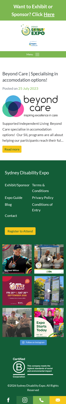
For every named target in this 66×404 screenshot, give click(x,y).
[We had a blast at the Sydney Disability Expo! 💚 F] (49, 290)
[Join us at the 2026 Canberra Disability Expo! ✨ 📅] (17, 290)
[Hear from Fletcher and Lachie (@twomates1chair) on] (17, 322)
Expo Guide (13, 197)
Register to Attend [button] (20, 231)
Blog (8, 204)
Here (49, 14)
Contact (11, 215)
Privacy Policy (42, 197)
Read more (11, 149)
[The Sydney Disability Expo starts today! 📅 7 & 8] (49, 322)
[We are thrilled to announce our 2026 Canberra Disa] (17, 259)
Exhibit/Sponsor (17, 185)
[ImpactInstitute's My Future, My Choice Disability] (49, 259)
